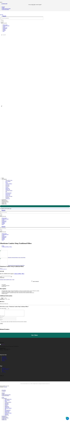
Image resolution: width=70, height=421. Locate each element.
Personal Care (8, 195)
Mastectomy (7, 188)
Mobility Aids (8, 189)
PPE (6, 191)
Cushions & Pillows (9, 183)
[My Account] (1, 33)
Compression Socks (6, 25)
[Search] (2, 21)
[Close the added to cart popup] (69, 1)
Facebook (1, 279)
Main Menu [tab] (4, 390)
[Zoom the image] (2, 344)
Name (1, 317)
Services (3, 6)
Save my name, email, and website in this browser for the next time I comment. (14, 321)
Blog (2, 370)
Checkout (5, 386)
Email (13, 279)
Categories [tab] (3, 391)
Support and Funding (5, 9)
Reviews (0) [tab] (4, 286)
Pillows (23, 273)
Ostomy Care (5, 27)
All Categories (4, 179)
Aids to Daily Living (9, 180)
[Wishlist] (3, 33)
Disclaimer (3, 360)
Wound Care (8, 198)
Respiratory (7, 197)
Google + (10, 279)
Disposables (7, 404)
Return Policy (4, 357)
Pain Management (8, 192)
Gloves (4, 26)
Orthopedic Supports (9, 190)
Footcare (7, 187)
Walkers (4, 29)
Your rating (2, 308)
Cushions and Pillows (17, 273)
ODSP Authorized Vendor (6, 8)
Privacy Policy (4, 356)
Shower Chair (5, 24)
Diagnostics (7, 184)
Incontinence (5, 28)
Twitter (4, 279)
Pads (3, 31)
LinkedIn (7, 279)
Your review (2, 316)
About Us (3, 371)
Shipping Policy (4, 358)
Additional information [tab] (5, 285)
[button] (3, 16)
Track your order (4, 359)
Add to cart (2, 277)
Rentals (3, 7)
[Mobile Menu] (0, 13)
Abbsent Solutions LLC (46, 383)
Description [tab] (4, 284)
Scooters (4, 30)
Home (3, 397)
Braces (7, 182)
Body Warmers (8, 181)
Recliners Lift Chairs (9, 196)
